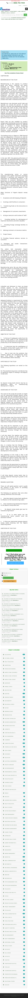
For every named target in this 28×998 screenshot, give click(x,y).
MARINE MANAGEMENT (9, 853)
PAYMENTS (3, 12)
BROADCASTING (8, 715)
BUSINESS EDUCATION (9, 725)
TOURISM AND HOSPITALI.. (10, 970)
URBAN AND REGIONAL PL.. (10, 977)
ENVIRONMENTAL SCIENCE (10, 771)
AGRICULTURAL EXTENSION (10, 676)
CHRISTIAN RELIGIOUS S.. (10, 732)
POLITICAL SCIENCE (8, 899)
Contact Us (25, 5)
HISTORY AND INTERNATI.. (10, 810)
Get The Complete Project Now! (14, 73)
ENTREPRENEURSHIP (9, 768)
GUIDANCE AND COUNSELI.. (10, 800)
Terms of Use (14, 996)
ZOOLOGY (6, 984)
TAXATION (6, 960)
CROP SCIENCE (7, 750)
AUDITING (6, 693)
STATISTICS (7, 956)
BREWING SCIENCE (8, 711)
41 (7, 575)
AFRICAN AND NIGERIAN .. (10, 668)
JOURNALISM (7, 835)
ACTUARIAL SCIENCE (9, 658)
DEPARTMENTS (13, 11)
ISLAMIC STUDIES (8, 832)
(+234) (16, 3)
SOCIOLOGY (7, 949)
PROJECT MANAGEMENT (9, 906)
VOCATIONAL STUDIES (9, 981)
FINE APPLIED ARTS (8, 778)
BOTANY (6, 707)
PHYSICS (6, 896)
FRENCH (6, 793)
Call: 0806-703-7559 (8, 577)
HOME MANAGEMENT (9, 814)
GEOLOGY (6, 796)
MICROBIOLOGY (8, 878)
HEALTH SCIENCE (8, 807)
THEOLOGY (7, 967)
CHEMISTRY (7, 729)
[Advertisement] (14, 34)
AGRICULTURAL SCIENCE (9, 679)
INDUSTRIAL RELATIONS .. (10, 821)
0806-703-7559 (15, 560)
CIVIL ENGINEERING (8, 736)
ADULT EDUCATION (8, 661)
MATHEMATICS (7, 864)
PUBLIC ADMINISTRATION (10, 913)
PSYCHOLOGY (7, 910)
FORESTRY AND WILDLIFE (10, 789)
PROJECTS (7, 11)
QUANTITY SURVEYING (9, 928)
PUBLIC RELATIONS (8, 921)
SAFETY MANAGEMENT (9, 938)
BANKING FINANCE (8, 697)
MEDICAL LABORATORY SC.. (10, 871)
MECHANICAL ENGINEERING (10, 867)
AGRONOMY (7, 683)
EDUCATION (7, 757)
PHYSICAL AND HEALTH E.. (10, 892)
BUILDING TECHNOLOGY (10, 718)
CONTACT (13, 12)
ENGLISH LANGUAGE (9, 764)
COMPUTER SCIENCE (9, 743)
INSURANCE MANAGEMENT (10, 828)
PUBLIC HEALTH (8, 917)
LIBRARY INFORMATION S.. (10, 842)
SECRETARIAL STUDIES (9, 942)
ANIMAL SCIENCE (8, 686)
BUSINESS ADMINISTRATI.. (10, 722)
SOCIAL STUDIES (8, 945)
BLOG (8, 12)
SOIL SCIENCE (7, 952)
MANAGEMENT (7, 849)
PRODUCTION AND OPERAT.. (10, 903)
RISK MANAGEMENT (9, 935)
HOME (2, 11)
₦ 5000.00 (8, 573)
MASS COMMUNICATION (10, 860)
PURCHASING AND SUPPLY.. (10, 924)
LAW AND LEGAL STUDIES (10, 839)
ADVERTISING (7, 665)
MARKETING (7, 857)
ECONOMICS (7, 754)
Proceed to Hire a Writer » (15, 563)
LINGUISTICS (7, 846)
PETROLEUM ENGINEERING (10, 885)
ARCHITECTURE (7, 690)
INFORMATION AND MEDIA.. (10, 825)
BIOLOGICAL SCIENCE (9, 704)
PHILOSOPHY (7, 889)
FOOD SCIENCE (7, 786)
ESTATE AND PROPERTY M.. (10, 775)
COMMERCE (7, 739)
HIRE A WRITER (21, 11)
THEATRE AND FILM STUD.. (10, 963)
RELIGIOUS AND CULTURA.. (10, 931)
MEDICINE (6, 874)
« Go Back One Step (6, 17)
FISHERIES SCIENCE (8, 782)
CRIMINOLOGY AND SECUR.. (10, 747)
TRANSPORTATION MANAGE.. (11, 974)
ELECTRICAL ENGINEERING (10, 761)
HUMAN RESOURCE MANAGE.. (11, 818)
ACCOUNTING (7, 654)
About (20, 5)
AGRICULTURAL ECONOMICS (10, 672)
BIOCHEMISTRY (7, 700)
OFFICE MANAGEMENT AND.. (10, 881)
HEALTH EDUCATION (9, 803)
